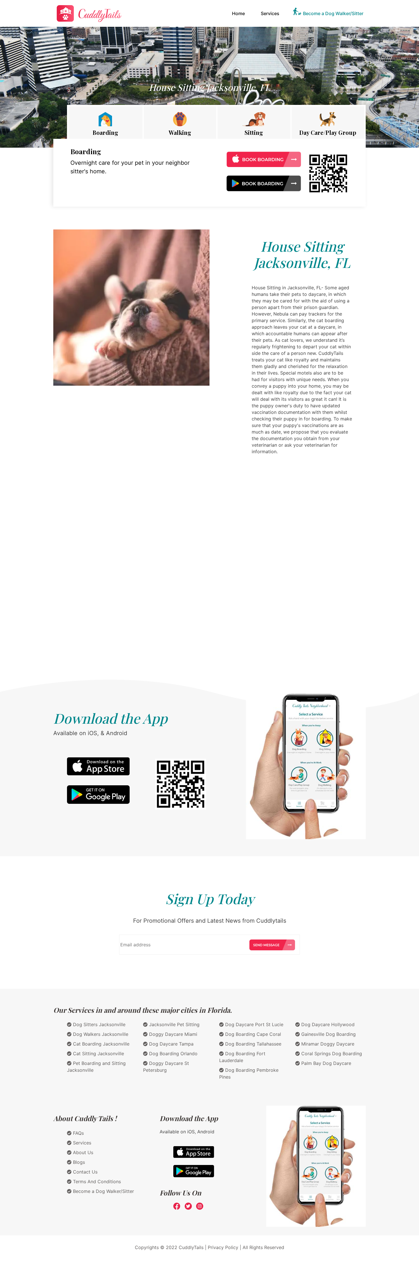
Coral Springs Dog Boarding (331, 1053)
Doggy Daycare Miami (172, 1034)
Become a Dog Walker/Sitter (333, 13)
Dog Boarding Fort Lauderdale (242, 1057)
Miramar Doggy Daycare (327, 1044)
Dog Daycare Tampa (171, 1044)
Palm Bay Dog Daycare (325, 1063)
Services (270, 13)
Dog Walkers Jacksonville (100, 1034)
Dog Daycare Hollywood (327, 1024)
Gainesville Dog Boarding (328, 1034)
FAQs (78, 1133)
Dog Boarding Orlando (173, 1053)
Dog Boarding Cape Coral (252, 1034)
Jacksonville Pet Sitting (174, 1024)
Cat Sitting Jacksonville (98, 1053)
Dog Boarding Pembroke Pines (248, 1073)
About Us (82, 1152)
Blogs (78, 1162)
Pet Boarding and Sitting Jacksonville (96, 1066)
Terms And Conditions (96, 1181)
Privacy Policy (223, 1247)
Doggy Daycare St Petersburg (166, 1066)
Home (239, 13)
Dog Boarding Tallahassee (252, 1044)
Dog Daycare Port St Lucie (253, 1024)
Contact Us (84, 1172)
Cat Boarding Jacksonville (100, 1044)
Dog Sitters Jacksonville (98, 1024)
